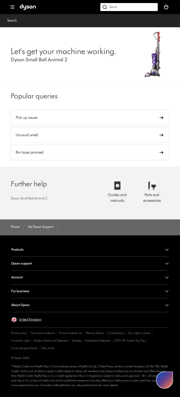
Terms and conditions (43, 333)
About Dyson (20, 305)
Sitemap (76, 340)
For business (20, 291)
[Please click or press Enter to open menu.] (12, 7)
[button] (26, 319)
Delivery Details (95, 333)
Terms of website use (70, 333)
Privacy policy (19, 333)
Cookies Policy (116, 333)
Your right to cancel (139, 333)
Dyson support (21, 263)
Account (17, 277)
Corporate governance (24, 348)
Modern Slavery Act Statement (51, 340)
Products (17, 250)
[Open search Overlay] (129, 7)
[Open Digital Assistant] (164, 380)
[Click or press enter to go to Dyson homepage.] (28, 9)
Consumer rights (20, 340)
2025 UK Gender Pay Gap (129, 340)
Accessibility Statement (97, 340)
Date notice (47, 348)
